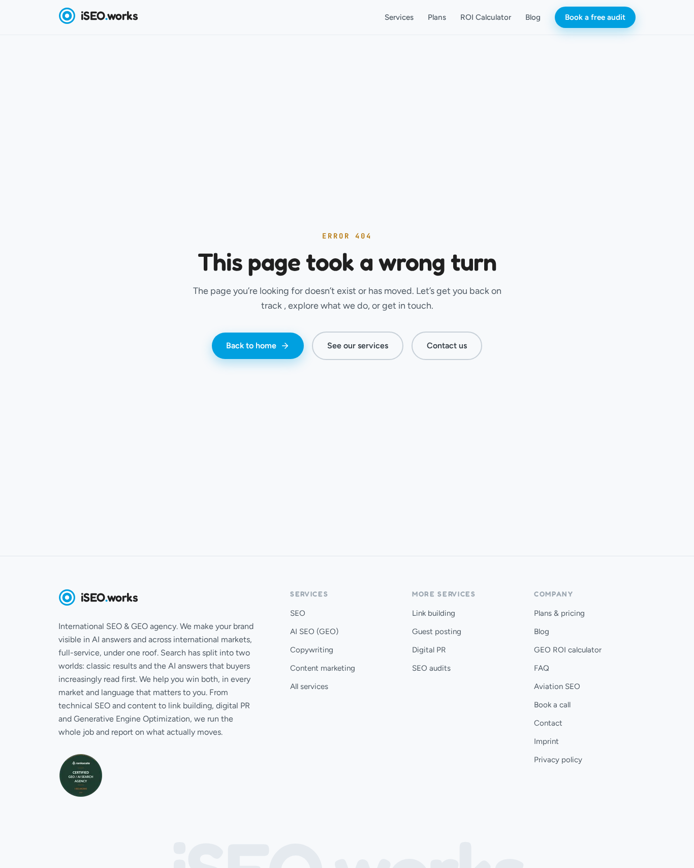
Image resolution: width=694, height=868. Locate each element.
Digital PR (429, 649)
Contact (548, 723)
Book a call (552, 704)
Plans (437, 17)
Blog (533, 17)
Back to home (251, 345)
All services (309, 686)
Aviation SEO (557, 686)
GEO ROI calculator (568, 649)
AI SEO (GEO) (314, 631)
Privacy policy (558, 759)
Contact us (447, 345)
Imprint (546, 741)
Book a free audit (595, 17)
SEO (297, 613)
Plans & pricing (559, 613)
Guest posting (436, 631)
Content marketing (322, 668)
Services (399, 17)
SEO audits (431, 668)
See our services (357, 345)
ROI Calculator (485, 17)
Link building (433, 613)
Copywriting (311, 649)
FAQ (541, 668)
